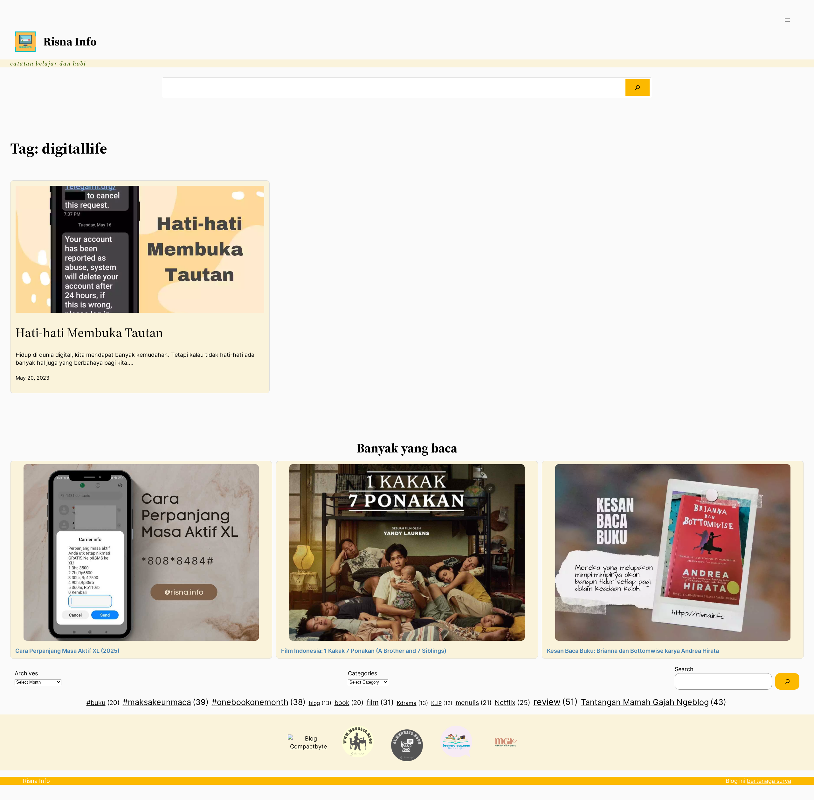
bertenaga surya (769, 780)
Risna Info (70, 41)
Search (684, 669)
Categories (362, 673)
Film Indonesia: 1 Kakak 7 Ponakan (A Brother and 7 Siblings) (363, 650)
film (380, 702)
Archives (26, 673)
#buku (103, 703)
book (349, 703)
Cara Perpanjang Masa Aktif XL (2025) (67, 650)
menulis (474, 703)
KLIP (441, 703)
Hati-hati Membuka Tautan (89, 332)
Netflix (512, 702)
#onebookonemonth (259, 702)
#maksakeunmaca (166, 702)
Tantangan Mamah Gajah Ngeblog (653, 702)
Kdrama (412, 703)
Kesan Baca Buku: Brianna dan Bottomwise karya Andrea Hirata (633, 650)
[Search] (637, 87)
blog (320, 703)
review (556, 702)
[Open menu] (787, 20)
